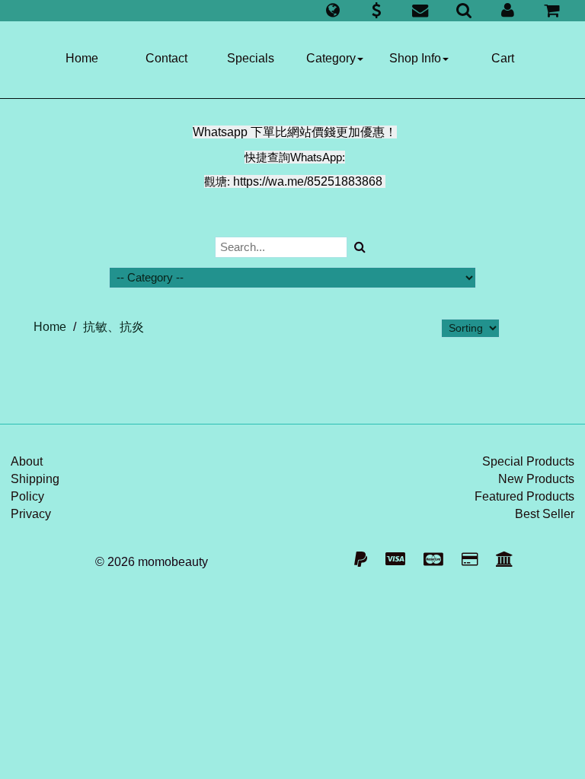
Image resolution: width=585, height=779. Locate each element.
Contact (166, 58)
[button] (332, 10)
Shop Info (415, 58)
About (27, 461)
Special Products (528, 461)
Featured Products (524, 496)
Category (331, 58)
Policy (27, 496)
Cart (502, 58)
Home (82, 58)
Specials (250, 58)
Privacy (31, 513)
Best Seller (544, 513)
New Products (536, 478)
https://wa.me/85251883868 (307, 181)
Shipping (35, 478)
